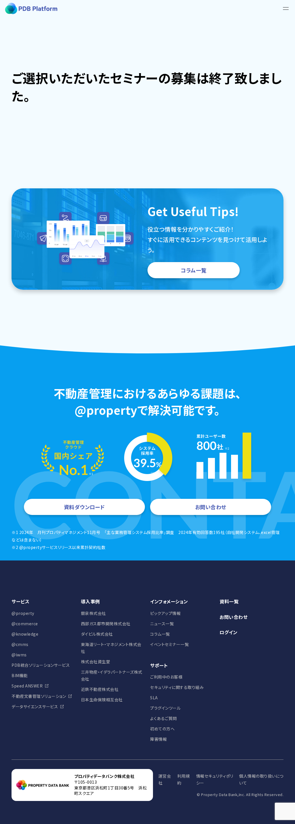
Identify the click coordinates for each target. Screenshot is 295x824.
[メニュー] (286, 8)
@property (23, 613)
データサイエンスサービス (35, 706)
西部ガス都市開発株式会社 (106, 623)
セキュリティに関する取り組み (177, 687)
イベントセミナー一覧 (169, 644)
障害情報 (158, 739)
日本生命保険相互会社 (102, 699)
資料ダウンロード (84, 507)
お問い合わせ (210, 507)
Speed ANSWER (27, 686)
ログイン (228, 632)
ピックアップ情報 (165, 613)
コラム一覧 (194, 270)
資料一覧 (229, 601)
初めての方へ (162, 729)
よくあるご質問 (163, 718)
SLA (154, 697)
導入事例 (90, 601)
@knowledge (25, 634)
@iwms (19, 655)
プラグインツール (165, 708)
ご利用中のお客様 (166, 677)
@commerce (25, 623)
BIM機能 (20, 675)
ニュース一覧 (162, 623)
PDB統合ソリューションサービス (41, 665)
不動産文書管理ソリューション (39, 696)
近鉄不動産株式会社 (100, 689)
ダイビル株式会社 (97, 634)
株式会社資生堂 (95, 661)
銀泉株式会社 (93, 613)
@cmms (20, 644)
